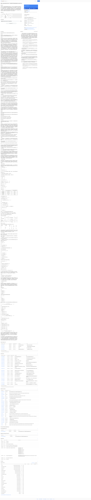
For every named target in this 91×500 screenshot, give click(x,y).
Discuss (34, 29)
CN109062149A (2, 368)
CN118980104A (2, 409)
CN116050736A (2, 419)
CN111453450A (2, 374)
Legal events (33, 27)
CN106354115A (2, 363)
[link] (2, 465)
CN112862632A (2, 379)
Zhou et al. (2, 416)
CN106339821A (2, 362)
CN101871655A (2, 346)
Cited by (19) (31, 27)
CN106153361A (2, 402)
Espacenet (28, 29)
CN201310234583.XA (3, 431)
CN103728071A (2, 412)
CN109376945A (2, 370)
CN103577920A (2, 422)
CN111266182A (2, 373)
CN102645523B (2, 394)
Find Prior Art (31, 8)
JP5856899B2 (2, 406)
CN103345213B (2, 391)
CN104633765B (2, 405)
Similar (34, 8)
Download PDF (26, 8)
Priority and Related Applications (30, 28)
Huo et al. (2, 423)
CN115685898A (2, 384)
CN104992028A (2, 359)
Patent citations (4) (27, 27)
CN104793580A (2, 356)
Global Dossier (31, 29)
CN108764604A (2, 366)
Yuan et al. (2, 413)
